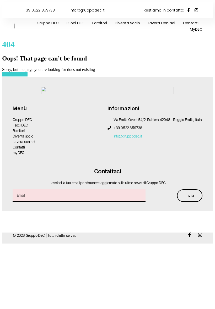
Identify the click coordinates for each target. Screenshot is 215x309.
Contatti (190, 23)
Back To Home (15, 74)
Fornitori (99, 23)
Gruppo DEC (48, 23)
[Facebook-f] (189, 235)
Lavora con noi (161, 23)
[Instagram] (200, 235)
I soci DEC (75, 23)
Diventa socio (127, 23)
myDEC (196, 29)
